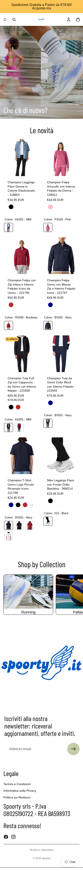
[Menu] (5, 19)
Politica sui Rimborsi (16, 797)
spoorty (46, 858)
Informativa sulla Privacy (19, 790)
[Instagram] (13, 836)
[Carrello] (78, 19)
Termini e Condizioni (17, 784)
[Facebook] (6, 836)
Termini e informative (42, 850)
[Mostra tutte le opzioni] (31, 505)
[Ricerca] (14, 19)
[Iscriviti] (73, 749)
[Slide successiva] (75, 594)
